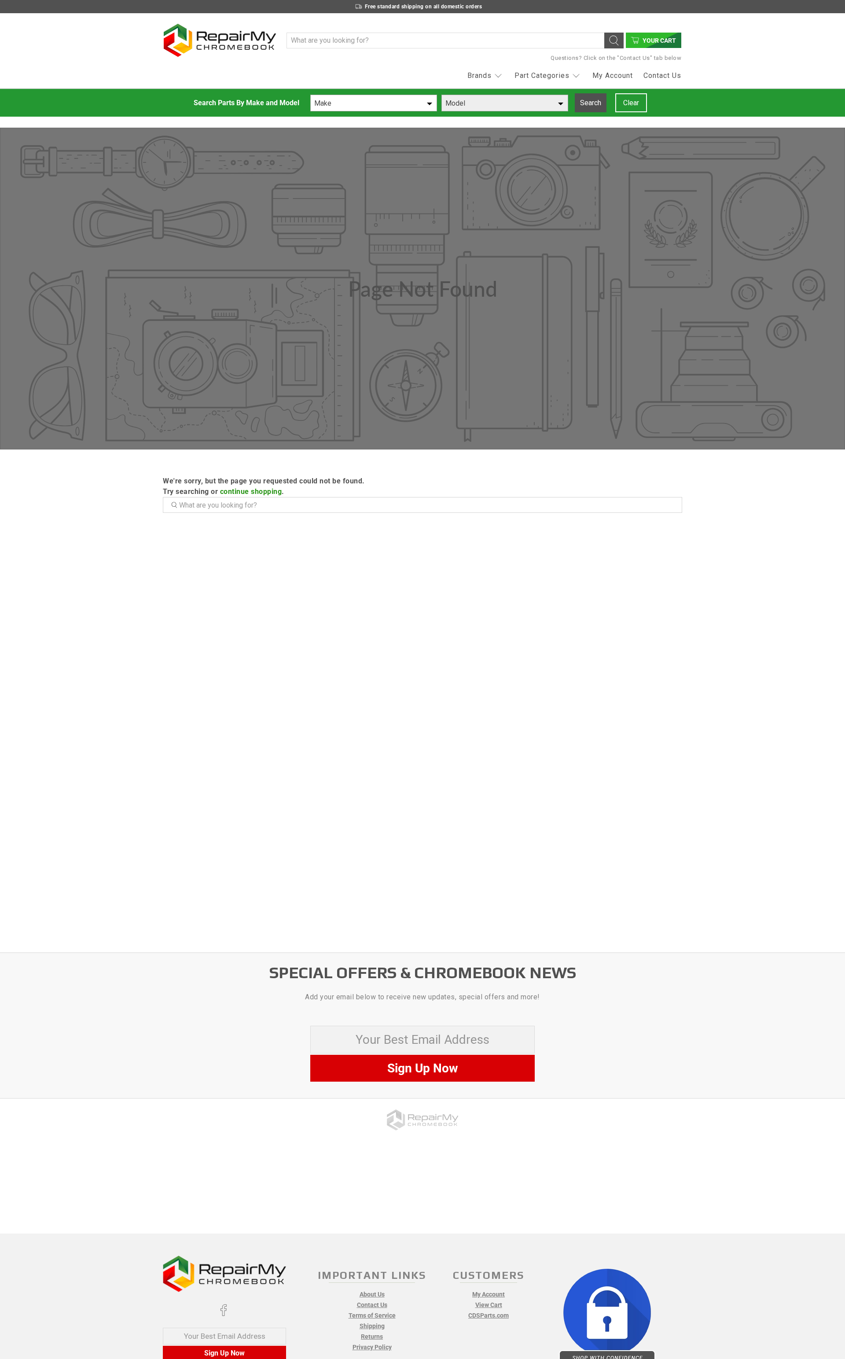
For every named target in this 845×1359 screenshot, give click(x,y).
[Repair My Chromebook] (220, 40)
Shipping (372, 1326)
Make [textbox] (322, 103)
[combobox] (373, 103)
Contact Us (662, 75)
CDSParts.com (488, 1315)
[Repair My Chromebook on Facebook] (223, 1314)
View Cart (488, 1304)
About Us (372, 1294)
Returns (372, 1336)
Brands (479, 75)
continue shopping (251, 491)
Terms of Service (372, 1315)
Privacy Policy (372, 1347)
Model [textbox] (455, 103)
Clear (631, 103)
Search (590, 103)
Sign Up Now (422, 1068)
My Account (612, 75)
